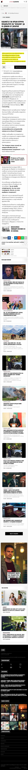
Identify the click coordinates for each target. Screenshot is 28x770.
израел (3, 243)
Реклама (23, 767)
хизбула (22, 242)
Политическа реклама (15, 768)
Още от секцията (14, 533)
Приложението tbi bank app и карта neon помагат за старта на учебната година (14, 609)
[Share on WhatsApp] (22, 237)
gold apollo (16, 242)
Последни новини (6, 259)
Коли (2, 754)
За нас (3, 650)
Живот (2, 738)
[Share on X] (12, 237)
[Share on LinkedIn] (15, 237)
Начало (17, 767)
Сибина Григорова (5, 654)
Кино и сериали (5, 746)
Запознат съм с (13, 72)
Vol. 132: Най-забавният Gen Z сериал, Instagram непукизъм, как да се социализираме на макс (13, 314)
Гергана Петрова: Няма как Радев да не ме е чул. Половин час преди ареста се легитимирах (14, 283)
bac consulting (9, 242)
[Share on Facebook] (9, 237)
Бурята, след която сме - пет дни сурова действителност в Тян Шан (12, 343)
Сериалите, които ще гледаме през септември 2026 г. (14, 576)
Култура (3, 751)
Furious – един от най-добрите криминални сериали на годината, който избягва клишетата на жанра (13, 491)
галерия (3, 735)
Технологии (4, 749)
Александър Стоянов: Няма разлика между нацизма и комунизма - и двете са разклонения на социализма (13, 681)
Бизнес (3, 743)
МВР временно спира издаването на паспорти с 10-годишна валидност (13, 521)
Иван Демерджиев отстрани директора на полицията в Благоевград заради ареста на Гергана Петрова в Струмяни (14, 432)
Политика (3, 740)
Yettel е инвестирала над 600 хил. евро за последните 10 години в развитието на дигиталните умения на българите (13, 636)
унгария (3, 242)
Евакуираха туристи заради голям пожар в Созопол (12, 404)
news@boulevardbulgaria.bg (19, 657)
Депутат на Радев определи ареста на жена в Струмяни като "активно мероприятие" (13, 375)
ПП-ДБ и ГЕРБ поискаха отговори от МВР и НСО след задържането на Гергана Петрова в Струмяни (14, 462)
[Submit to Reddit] (19, 237)
